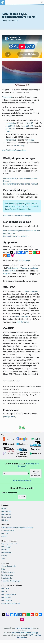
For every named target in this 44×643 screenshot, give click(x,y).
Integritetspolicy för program (11, 581)
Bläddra (22, 497)
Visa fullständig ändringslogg (14, 150)
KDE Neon (4, 520)
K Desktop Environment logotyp (25, 633)
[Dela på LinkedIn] (27, 252)
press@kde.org (9, 416)
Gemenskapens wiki (8, 566)
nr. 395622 (29, 140)
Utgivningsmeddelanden (9, 544)
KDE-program (6, 511)
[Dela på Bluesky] (19, 252)
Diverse (4, 556)
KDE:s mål (4, 533)
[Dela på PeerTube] (5, 255)
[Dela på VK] (9, 255)
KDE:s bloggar (6, 547)
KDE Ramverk (6, 514)
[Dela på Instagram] (12, 255)
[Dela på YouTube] (38, 252)
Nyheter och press (7, 572)
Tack (3, 559)
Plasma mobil (6, 517)
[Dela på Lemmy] (34, 252)
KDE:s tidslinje (6, 597)
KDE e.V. (4, 591)
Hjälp (3, 569)
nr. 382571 (29, 123)
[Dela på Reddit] (31, 252)
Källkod (3, 536)
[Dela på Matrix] (12, 252)
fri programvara (31, 291)
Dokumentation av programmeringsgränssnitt (17, 527)
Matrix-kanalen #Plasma (16, 268)
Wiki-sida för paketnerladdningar (17, 216)
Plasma (3, 508)
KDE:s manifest (6, 600)
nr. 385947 (10, 126)
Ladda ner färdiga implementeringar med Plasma (20, 179)
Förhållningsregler (7, 575)
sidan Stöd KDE (22, 316)
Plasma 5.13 (7, 97)
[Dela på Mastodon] (15, 252)
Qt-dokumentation (7, 530)
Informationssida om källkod (15, 236)
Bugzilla (6, 274)
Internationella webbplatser (10, 603)
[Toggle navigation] (41, 2)
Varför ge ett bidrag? (28, 464)
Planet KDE (5, 550)
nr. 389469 (28, 126)
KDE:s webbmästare (23, 628)
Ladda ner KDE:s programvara (35, 473)
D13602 (9, 131)
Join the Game (22, 322)
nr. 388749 (10, 129)
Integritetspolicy (7, 578)
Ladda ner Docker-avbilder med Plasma (20, 184)
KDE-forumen (24, 260)
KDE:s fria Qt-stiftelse (8, 594)
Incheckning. (11, 123)
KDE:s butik (5, 588)
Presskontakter (6, 553)
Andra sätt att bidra (22, 480)
